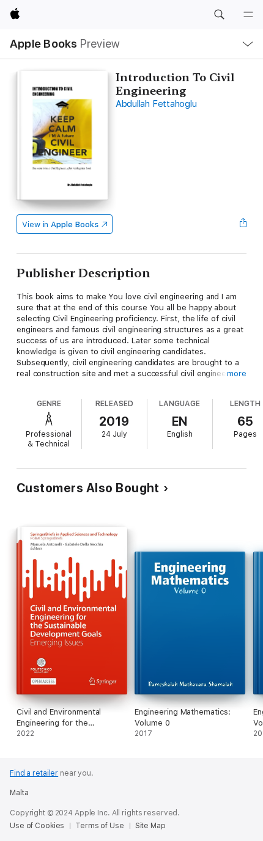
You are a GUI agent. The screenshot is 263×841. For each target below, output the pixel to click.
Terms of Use (99, 825)
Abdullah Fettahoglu (156, 103)
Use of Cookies (37, 825)
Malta (19, 792)
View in (60, 224)
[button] (219, 14)
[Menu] (248, 14)
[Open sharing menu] (243, 224)
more (236, 373)
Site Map (150, 825)
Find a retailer (34, 773)
